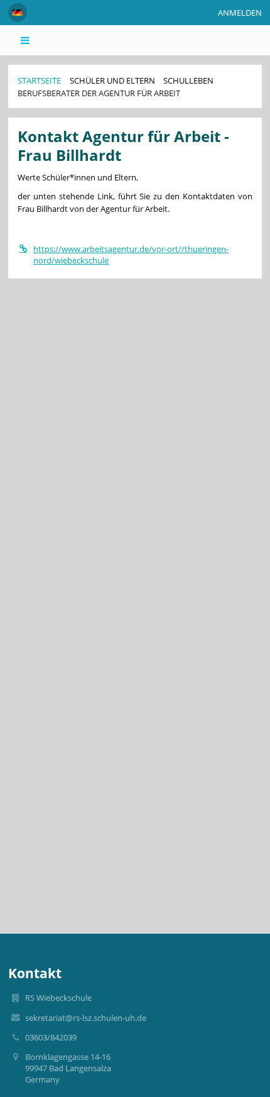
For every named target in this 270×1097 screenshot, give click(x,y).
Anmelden (240, 12)
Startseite (39, 80)
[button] (17, 12)
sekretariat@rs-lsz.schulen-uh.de (85, 1017)
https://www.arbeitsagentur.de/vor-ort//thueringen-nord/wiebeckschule (131, 254)
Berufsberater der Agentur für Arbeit (99, 93)
